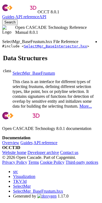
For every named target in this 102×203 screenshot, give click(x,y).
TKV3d (20, 181)
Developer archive (43, 152)
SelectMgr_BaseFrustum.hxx (38, 191)
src (15, 171)
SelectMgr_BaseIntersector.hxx (55, 46)
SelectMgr (22, 186)
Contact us (69, 152)
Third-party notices (82, 162)
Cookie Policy (52, 162)
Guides (8, 16)
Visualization (24, 176)
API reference (45, 142)
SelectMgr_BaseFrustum (34, 73)
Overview (10, 142)
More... (85, 106)
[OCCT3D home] (19, 12)
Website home (14, 152)
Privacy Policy (14, 162)
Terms (33, 162)
